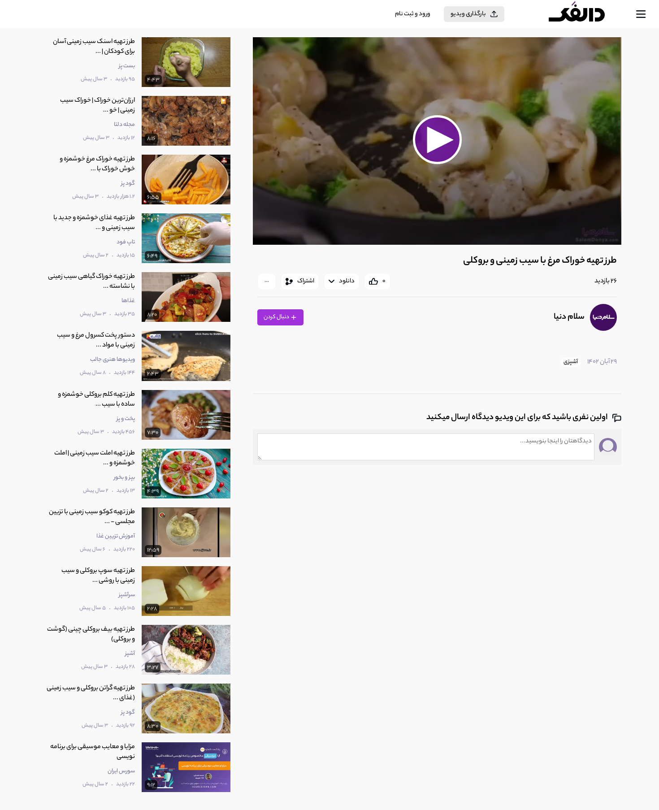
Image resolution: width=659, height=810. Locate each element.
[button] (437, 140)
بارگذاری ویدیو (468, 14)
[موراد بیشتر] (266, 281)
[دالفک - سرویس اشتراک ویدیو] (584, 14)
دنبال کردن (277, 317)
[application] (437, 141)
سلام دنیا (569, 317)
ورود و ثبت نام (412, 14)
